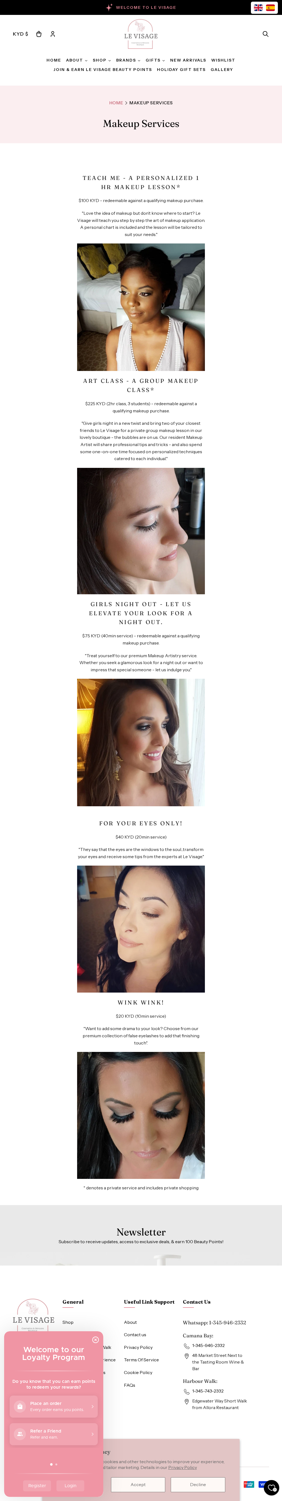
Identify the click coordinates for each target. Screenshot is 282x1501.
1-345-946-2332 (227, 1322)
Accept (138, 1484)
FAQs (129, 1385)
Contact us (135, 1334)
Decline (198, 1484)
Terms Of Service (141, 1359)
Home (116, 102)
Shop (68, 1322)
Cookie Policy (138, 1372)
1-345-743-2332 (208, 1391)
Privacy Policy (182, 1467)
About (130, 1322)
